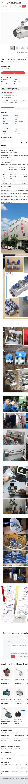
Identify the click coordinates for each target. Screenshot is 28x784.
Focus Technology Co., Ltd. (17, 778)
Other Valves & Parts (18, 740)
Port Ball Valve (5, 771)
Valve (21, 9)
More (2, 743)
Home (2, 9)
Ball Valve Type (19, 764)
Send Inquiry (13, 73)
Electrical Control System (19, 735)
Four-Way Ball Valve (6, 758)
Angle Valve (4, 755)
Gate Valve (3, 740)
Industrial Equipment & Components (11, 9)
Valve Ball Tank (14, 771)
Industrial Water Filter (5, 738)
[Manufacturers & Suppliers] (14, 2)
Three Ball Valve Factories (7, 764)
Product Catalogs (20, 732)
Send (13, 656)
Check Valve (12, 755)
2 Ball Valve (18, 768)
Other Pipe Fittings (5, 735)
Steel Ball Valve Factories (7, 768)
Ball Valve (25, 9)
